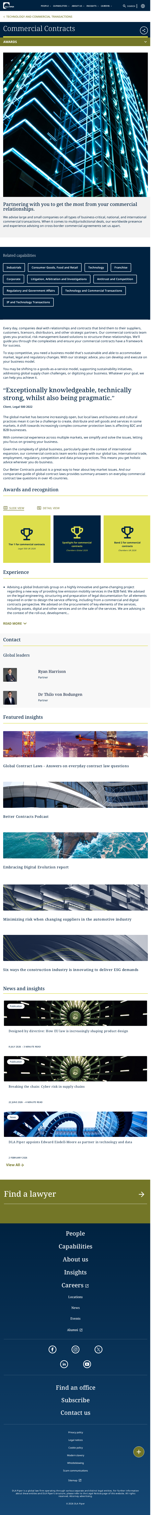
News (75, 1308)
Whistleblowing (75, 1463)
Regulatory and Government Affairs (31, 290)
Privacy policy (75, 1432)
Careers (105, 6)
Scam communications (75, 1470)
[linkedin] (64, 1364)
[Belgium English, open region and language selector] (143, 6)
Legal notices (75, 1440)
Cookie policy (75, 1447)
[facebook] (52, 1349)
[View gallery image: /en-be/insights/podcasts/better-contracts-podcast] (75, 795)
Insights (92, 6)
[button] (136, 29)
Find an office (75, 1387)
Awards (10, 42)
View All (13, 1164)
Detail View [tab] (51, 508)
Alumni (72, 1330)
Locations (75, 1297)
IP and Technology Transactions (28, 302)
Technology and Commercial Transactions (39, 16)
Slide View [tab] (16, 508)
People (45, 6)
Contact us (75, 1413)
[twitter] (98, 1349)
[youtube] (87, 1364)
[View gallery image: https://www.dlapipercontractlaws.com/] (75, 744)
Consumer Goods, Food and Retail (55, 267)
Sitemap (72, 1480)
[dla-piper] (15, 5)
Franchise (120, 267)
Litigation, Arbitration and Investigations (59, 279)
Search (131, 6)
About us (77, 6)
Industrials (14, 267)
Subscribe (75, 1400)
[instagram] (75, 1349)
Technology (96, 267)
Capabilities (60, 6)
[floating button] (138, 1451)
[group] (27, 539)
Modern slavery (75, 1455)
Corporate (13, 279)
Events (75, 1318)
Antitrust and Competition (115, 279)
